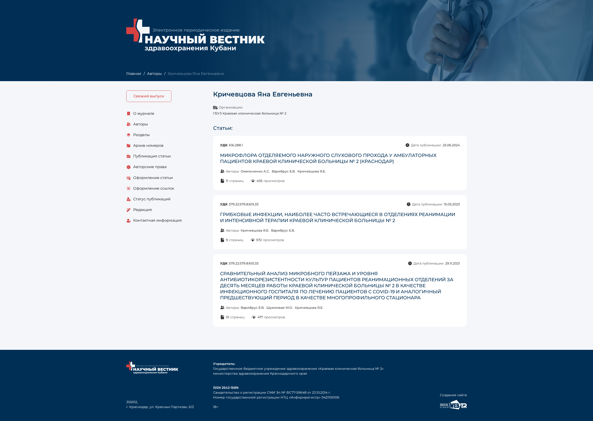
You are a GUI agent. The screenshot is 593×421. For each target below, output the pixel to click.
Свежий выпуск (148, 96)
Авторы (154, 73)
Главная (133, 73)
